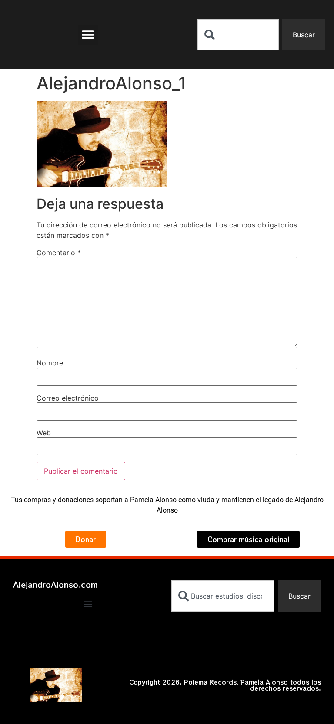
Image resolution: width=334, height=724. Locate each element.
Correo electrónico (68, 398)
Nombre (50, 362)
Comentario (59, 252)
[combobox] (238, 34)
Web (44, 432)
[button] (88, 35)
